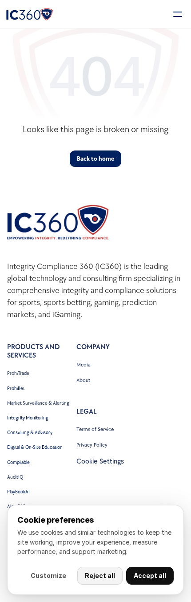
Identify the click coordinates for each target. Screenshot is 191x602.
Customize (48, 575)
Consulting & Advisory (29, 432)
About (83, 380)
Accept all (150, 575)
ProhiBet (16, 388)
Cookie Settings (100, 461)
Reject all (100, 575)
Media (83, 365)
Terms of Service (95, 429)
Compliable (18, 462)
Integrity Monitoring (27, 418)
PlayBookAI (18, 492)
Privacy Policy (91, 445)
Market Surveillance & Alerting (38, 403)
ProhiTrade (18, 373)
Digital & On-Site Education (35, 447)
